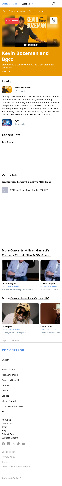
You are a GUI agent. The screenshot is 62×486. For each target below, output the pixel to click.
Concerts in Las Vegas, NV (29, 298)
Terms (5, 462)
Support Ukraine (10, 437)
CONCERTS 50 (9, 3)
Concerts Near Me (11, 380)
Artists (5, 390)
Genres (5, 385)
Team (4, 426)
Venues (5, 395)
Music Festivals (9, 401)
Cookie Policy (8, 451)
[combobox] (27, 4)
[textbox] (7, 360)
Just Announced (10, 374)
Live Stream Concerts (12, 406)
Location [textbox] (26, 3)
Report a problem (11, 340)
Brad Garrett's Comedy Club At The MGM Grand (26, 181)
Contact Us (7, 423)
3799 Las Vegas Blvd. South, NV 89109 (29, 190)
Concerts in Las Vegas (38, 11)
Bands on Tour (9, 369)
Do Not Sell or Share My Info (16, 466)
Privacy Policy (8, 456)
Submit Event (8, 434)
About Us (6, 419)
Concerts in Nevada (17, 11)
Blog (4, 411)
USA (3, 11)
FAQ (4, 430)
